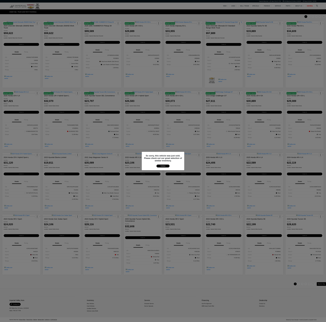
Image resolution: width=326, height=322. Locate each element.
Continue (163, 166)
